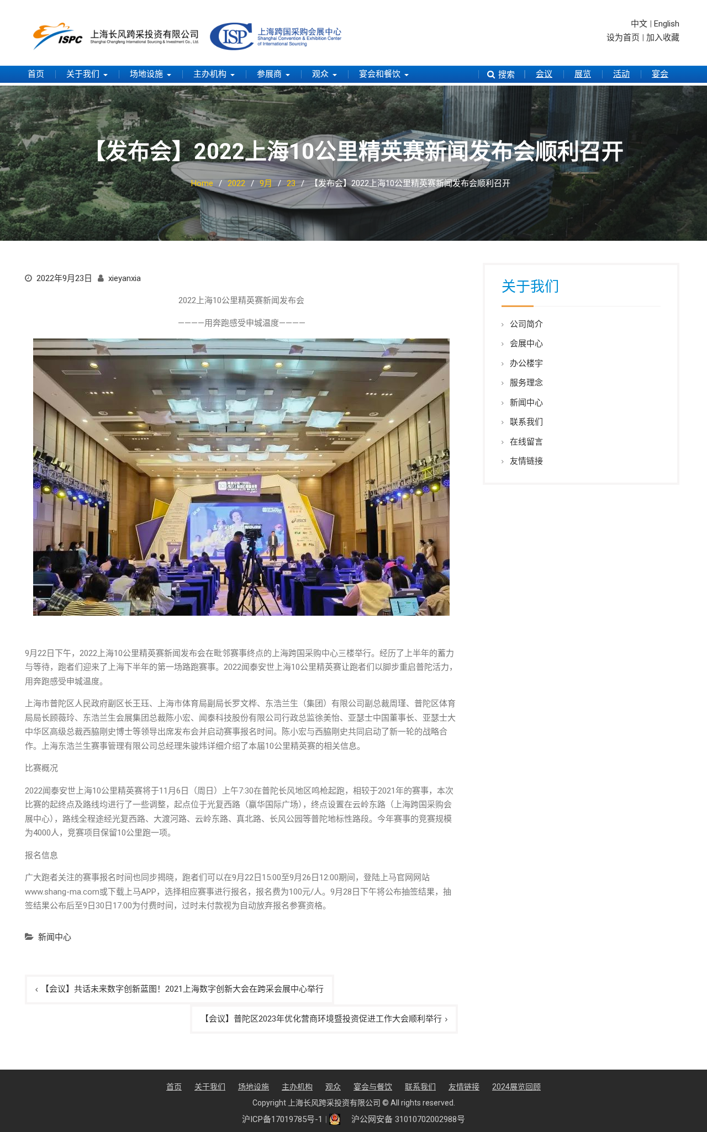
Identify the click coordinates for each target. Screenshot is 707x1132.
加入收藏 (662, 38)
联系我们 (526, 422)
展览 (582, 74)
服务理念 (526, 383)
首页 (36, 74)
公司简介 (526, 324)
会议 (544, 74)
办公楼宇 (526, 363)
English (666, 24)
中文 (639, 24)
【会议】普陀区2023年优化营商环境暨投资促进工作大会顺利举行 (321, 1019)
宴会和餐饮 (379, 74)
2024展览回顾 (516, 1086)
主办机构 (209, 74)
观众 (320, 74)
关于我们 (82, 74)
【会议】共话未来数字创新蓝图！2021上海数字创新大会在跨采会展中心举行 (182, 989)
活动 (621, 74)
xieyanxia (124, 278)
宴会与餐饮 (373, 1086)
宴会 (660, 74)
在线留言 (526, 442)
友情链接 (526, 461)
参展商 (269, 74)
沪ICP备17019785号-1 (282, 1119)
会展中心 (526, 343)
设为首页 (623, 38)
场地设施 (146, 74)
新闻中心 (54, 937)
